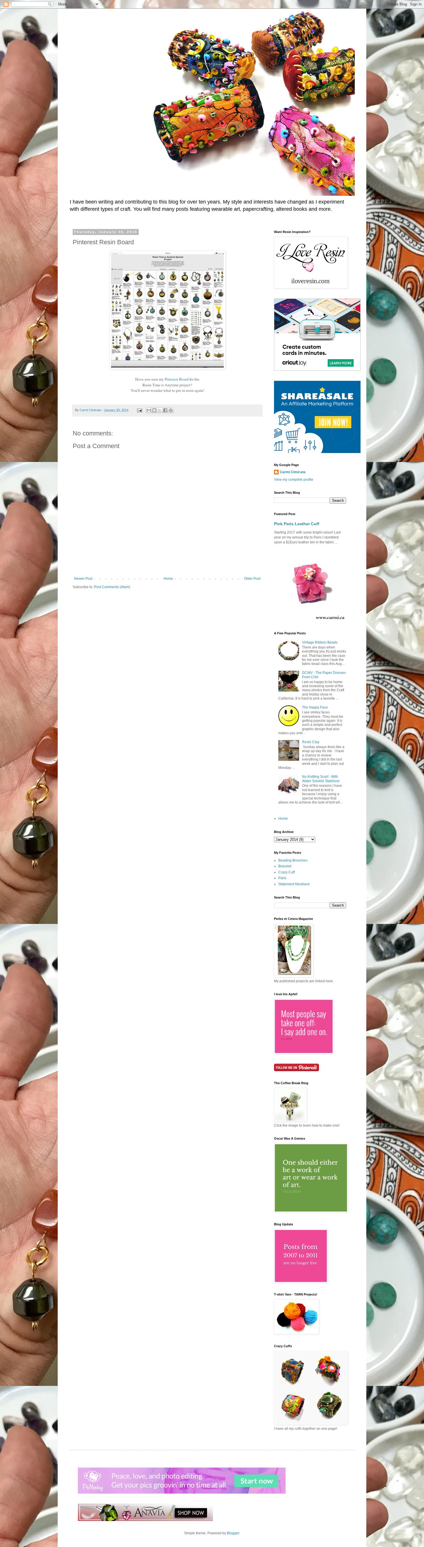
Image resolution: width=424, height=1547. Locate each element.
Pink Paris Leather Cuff (296, 523)
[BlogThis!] (154, 410)
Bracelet (284, 866)
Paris (282, 878)
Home (168, 579)
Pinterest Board (177, 379)
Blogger (233, 1533)
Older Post (252, 579)
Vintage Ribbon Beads (319, 642)
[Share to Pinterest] (171, 410)
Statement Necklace (294, 884)
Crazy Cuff (286, 872)
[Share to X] (160, 410)
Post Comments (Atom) (112, 587)
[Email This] (149, 410)
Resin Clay (310, 742)
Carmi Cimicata (292, 472)
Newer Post (83, 579)
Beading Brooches (292, 860)
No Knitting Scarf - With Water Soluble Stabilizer (321, 779)
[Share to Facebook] (165, 410)
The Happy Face (315, 707)
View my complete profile (293, 480)
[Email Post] (139, 410)
